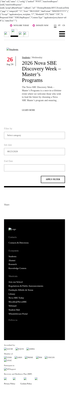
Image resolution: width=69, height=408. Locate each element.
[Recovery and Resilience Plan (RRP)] (17, 378)
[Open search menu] (52, 33)
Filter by (8, 128)
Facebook (6, 211)
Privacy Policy (9, 384)
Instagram (24, 326)
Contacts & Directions (19, 243)
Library (12, 294)
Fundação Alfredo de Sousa (21, 290)
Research (13, 264)
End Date (8, 161)
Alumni (12, 260)
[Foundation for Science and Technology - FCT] (7, 378)
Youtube (37, 326)
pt (59, 25)
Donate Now (42, 25)
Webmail (13, 306)
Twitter (12, 211)
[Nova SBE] (16, 33)
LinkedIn (18, 211)
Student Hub (14, 310)
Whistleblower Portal (18, 314)
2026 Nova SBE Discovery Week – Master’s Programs (41, 71)
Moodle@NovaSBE (18, 302)
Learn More (28, 110)
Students (26, 57)
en (55, 25)
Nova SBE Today (21, 25)
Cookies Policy (26, 384)
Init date (8, 145)
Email (24, 211)
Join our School (16, 282)
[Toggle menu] (62, 33)
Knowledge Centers (17, 268)
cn (63, 25)
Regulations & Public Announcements (26, 286)
